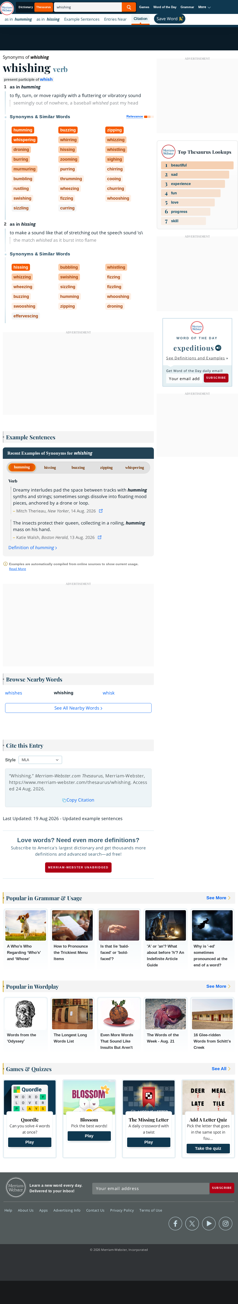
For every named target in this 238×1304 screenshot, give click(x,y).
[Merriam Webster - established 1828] (7, 6)
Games (144, 7)
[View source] (101, 511)
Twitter (192, 1224)
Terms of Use (150, 1210)
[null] (218, 348)
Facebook (175, 1224)
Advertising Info (67, 1210)
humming (22, 467)
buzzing (78, 467)
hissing (50, 467)
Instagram (225, 1224)
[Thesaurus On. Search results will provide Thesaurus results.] (35, 7)
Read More (17, 569)
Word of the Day (164, 7)
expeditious (193, 347)
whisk (109, 693)
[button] (205, 7)
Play (29, 1142)
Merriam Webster (16, 1187)
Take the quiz (208, 1148)
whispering (134, 467)
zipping (106, 467)
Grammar (187, 7)
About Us (26, 1210)
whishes (13, 693)
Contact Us (96, 1210)
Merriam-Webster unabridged (78, 867)
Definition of (31, 547)
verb (60, 69)
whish (46, 79)
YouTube (209, 1224)
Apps (44, 1210)
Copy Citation (80, 800)
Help (8, 1210)
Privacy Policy (122, 1210)
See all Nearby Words (76, 708)
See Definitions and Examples (195, 358)
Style (10, 759)
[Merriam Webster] (197, 327)
